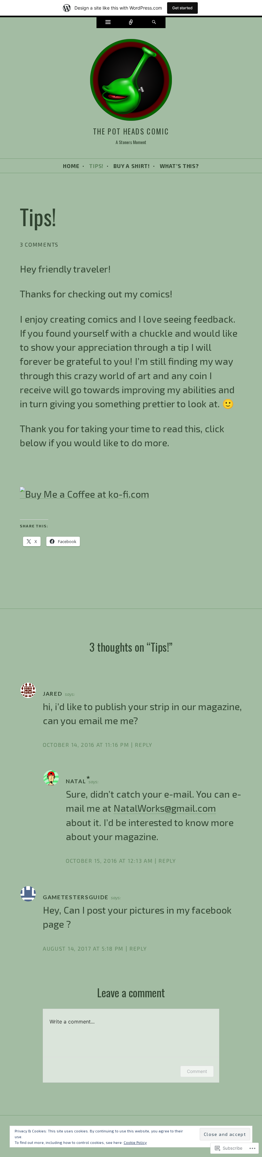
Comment (197, 1071)
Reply (143, 744)
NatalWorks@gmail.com (164, 808)
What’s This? (179, 166)
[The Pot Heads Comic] (131, 81)
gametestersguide (76, 897)
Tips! (96, 166)
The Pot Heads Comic (131, 131)
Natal (76, 781)
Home (71, 166)
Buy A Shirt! (131, 166)
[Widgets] (107, 22)
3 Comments (39, 244)
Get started (182, 7)
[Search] (154, 22)
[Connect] (131, 22)
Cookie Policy (135, 1142)
